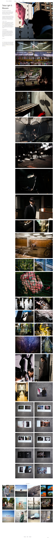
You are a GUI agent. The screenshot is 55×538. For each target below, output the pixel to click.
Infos (27, 536)
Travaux (25, 536)
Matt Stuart (5, 45)
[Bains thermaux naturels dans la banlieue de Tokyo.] (34, 78)
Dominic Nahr (11, 45)
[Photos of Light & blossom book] (41, 391)
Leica (3, 42)
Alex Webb (8, 45)
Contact (30, 536)
